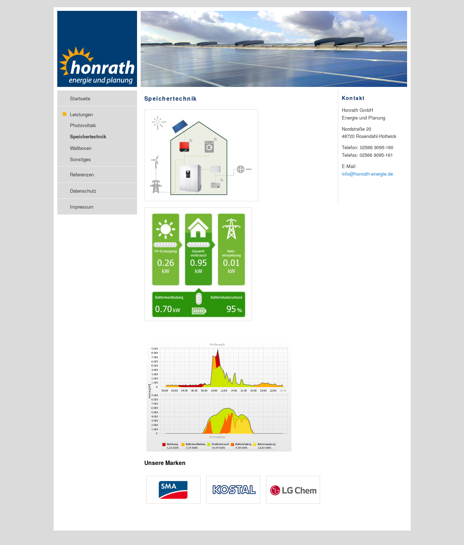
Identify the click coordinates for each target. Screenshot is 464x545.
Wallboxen (80, 147)
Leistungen (81, 114)
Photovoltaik (83, 125)
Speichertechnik (88, 136)
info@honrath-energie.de (367, 173)
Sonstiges (80, 159)
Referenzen (82, 174)
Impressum (82, 206)
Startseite (80, 98)
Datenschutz (83, 190)
